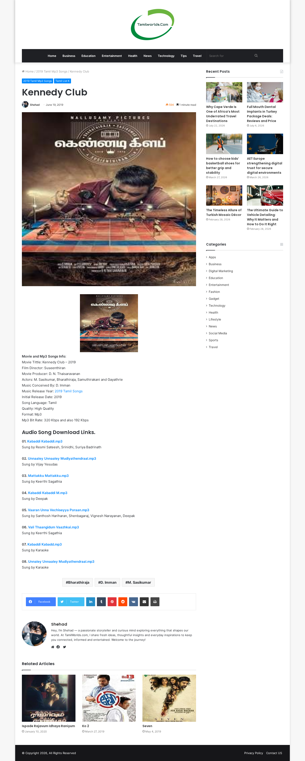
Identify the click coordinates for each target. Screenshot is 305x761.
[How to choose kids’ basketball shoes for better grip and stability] (224, 144)
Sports (213, 340)
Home (52, 56)
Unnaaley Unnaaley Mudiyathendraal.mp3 (62, 458)
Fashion (214, 292)
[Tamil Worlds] (152, 24)
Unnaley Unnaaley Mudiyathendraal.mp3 (61, 561)
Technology (166, 56)
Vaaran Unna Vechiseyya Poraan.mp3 (58, 510)
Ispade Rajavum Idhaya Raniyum (48, 726)
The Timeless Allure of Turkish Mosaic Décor (224, 212)
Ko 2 (85, 726)
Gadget (214, 298)
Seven (147, 726)
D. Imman (108, 582)
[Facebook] (59, 647)
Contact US (274, 753)
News (148, 56)
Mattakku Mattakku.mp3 (48, 476)
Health (132, 56)
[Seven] (169, 698)
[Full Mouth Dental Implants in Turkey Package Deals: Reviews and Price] (265, 92)
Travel (197, 56)
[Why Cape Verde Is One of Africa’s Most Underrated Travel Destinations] (224, 92)
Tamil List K (62, 81)
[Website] (53, 647)
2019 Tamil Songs (69, 391)
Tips (184, 56)
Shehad (35, 104)
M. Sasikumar (139, 582)
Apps (212, 257)
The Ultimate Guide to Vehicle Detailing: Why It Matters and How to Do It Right (265, 217)
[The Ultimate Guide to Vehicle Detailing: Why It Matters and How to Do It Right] (265, 195)
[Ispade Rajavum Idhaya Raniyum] (48, 698)
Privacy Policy (253, 753)
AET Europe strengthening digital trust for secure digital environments (264, 165)
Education (88, 56)
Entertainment (112, 56)
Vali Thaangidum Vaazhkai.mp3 (53, 527)
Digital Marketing (221, 271)
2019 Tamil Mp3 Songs (51, 71)
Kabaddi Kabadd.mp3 (44, 544)
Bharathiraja (78, 582)
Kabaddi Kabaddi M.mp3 (47, 493)
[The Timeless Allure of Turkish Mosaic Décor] (224, 195)
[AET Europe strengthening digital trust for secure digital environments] (265, 144)
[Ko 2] (109, 698)
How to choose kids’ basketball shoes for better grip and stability (223, 165)
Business (69, 56)
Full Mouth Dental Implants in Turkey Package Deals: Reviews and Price (262, 114)
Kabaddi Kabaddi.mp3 (45, 441)
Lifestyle (215, 319)
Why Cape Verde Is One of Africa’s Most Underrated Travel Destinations (223, 114)
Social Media (218, 333)
